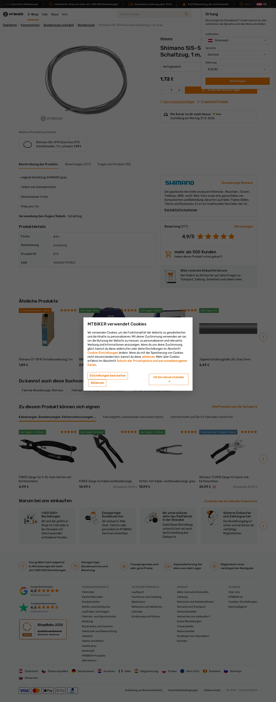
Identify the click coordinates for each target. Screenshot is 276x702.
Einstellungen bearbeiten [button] (108, 375)
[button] (148, 357)
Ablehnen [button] (97, 383)
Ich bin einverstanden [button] (168, 380)
